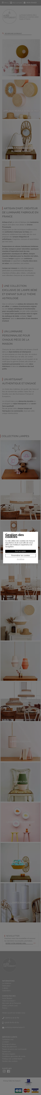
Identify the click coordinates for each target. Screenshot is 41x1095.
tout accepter (20, 551)
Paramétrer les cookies (20, 555)
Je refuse (20, 559)
